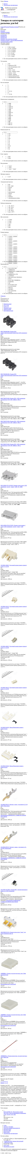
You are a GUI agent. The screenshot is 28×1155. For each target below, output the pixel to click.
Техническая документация (11, 5)
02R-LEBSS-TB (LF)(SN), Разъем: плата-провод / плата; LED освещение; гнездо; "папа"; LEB (13, 526)
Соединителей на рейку (7, 41)
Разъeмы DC (4, 37)
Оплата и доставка (8, 1126)
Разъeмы (7, 27)
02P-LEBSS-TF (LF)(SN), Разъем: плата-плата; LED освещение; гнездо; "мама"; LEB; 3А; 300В (14, 486)
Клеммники (4, 35)
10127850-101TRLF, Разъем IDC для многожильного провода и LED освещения (14, 890)
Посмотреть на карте (9, 1146)
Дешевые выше (7, 308)
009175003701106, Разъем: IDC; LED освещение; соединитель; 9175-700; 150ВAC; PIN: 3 (13, 399)
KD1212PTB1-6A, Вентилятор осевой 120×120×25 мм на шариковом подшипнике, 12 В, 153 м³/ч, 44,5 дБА (15, 1113)
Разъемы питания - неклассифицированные (12, 40)
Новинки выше (7, 304)
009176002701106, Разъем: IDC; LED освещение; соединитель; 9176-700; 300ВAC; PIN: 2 (13, 445)
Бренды (5, 3)
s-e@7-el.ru (6, 1145)
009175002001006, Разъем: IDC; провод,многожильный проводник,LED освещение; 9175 (14, 333)
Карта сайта (7, 1132)
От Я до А (6, 306)
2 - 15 (6, 1083)
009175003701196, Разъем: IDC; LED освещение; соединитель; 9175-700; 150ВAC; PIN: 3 (13, 422)
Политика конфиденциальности (12, 1128)
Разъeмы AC (4, 36)
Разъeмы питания (14, 27)
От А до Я (6, 305)
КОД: (2, 337)
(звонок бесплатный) (13, 1141)
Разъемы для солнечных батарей (9, 39)
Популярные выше (8, 310)
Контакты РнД (7, 1129)
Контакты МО (7, 1130)
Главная (3, 27)
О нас (5, 1125)
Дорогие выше (7, 309)
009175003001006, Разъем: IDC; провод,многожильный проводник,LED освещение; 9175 (14, 375)
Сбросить (3, 296)
